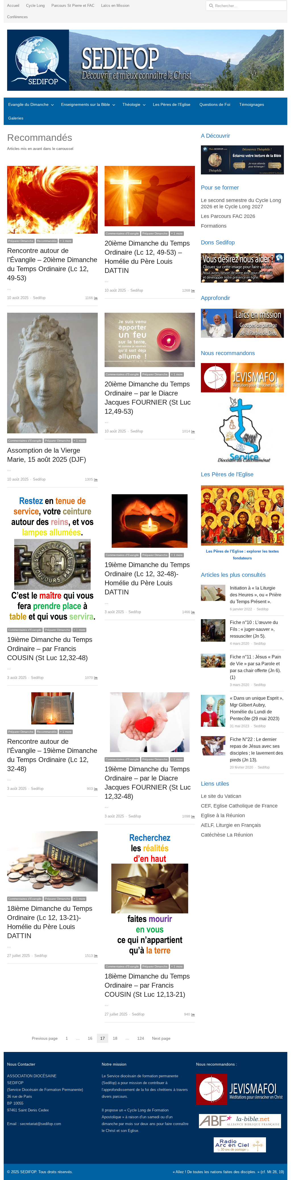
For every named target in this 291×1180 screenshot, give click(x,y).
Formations (213, 226)
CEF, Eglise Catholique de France (239, 806)
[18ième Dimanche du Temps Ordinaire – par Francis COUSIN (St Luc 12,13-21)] (150, 834)
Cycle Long (35, 5)
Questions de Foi (214, 104)
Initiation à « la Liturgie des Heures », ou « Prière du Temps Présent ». (255, 595)
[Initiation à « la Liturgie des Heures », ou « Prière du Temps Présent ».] (213, 588)
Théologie (131, 104)
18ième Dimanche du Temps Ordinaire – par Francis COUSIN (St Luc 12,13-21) (147, 985)
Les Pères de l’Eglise (171, 104)
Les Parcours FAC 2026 (228, 216)
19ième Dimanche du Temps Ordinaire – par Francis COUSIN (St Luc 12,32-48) (49, 649)
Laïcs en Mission (115, 5)
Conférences (17, 17)
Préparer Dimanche (21, 240)
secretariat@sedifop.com (40, 1124)
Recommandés (47, 240)
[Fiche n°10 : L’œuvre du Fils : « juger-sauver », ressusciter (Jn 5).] (213, 622)
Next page (161, 1038)
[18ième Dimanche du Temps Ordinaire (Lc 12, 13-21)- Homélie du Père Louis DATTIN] (52, 834)
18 (117, 1038)
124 (142, 1038)
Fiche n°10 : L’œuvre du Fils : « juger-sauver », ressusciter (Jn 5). (254, 629)
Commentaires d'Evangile (122, 233)
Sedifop (39, 298)
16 (92, 1038)
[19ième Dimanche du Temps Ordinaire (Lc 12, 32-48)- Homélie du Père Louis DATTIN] (150, 497)
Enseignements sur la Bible (85, 104)
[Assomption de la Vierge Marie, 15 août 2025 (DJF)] (52, 316)
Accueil (13, 5)
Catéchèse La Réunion (227, 835)
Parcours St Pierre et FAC (72, 5)
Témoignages (251, 104)
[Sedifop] (145, 60)
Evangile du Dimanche (28, 104)
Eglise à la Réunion (223, 815)
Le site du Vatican (221, 796)
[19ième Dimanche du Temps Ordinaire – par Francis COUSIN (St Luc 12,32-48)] (52, 497)
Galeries (15, 118)
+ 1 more (66, 240)
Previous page (45, 1038)
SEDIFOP (15, 1083)
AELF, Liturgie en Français (231, 825)
